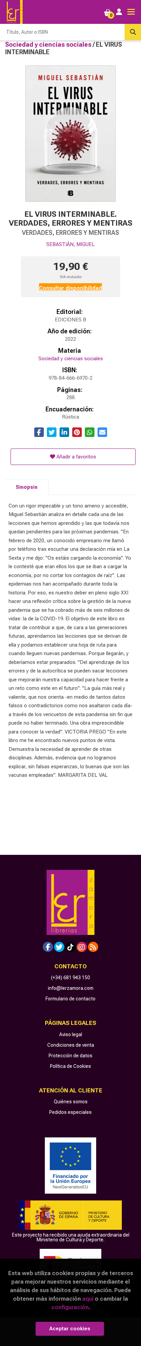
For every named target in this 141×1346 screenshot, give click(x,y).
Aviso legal (70, 1034)
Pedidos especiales (70, 1112)
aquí (87, 1298)
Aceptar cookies (69, 1329)
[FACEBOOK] (48, 947)
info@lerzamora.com (70, 988)
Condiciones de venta (70, 1045)
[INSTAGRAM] (82, 947)
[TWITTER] (59, 947)
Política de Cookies (70, 1066)
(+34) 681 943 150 (70, 977)
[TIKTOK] (70, 947)
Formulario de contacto (70, 998)
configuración (70, 1307)
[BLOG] (93, 947)
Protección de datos (70, 1055)
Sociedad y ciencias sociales (49, 44)
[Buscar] (133, 32)
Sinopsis (27, 487)
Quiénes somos (71, 1101)
